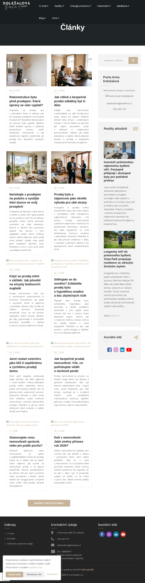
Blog (41, 18)
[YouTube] (129, 350)
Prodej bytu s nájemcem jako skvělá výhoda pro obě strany (70, 198)
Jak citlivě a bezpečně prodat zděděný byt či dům (70, 101)
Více (55, 18)
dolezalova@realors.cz (69, 545)
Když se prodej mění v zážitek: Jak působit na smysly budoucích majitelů (25, 282)
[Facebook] (109, 350)
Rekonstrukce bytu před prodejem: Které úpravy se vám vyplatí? (26, 101)
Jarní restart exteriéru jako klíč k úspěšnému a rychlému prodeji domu (25, 365)
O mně (43, 6)
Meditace (122, 6)
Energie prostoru (80, 6)
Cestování (103, 6)
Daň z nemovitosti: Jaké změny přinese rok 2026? (68, 441)
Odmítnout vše (34, 574)
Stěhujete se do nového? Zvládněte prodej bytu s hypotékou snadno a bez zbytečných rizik (70, 287)
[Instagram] (116, 350)
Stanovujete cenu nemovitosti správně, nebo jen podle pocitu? (25, 441)
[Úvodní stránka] (16, 6)
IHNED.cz (115, 315)
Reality (59, 6)
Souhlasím (14, 574)
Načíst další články (49, 503)
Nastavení (52, 574)
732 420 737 (63, 539)
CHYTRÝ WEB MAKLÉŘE (83, 569)
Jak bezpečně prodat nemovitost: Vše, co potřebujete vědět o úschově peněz (69, 365)
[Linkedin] (122, 350)
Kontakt (11, 538)
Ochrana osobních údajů (20, 543)
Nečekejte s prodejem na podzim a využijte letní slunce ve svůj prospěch (25, 200)
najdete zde (35, 567)
